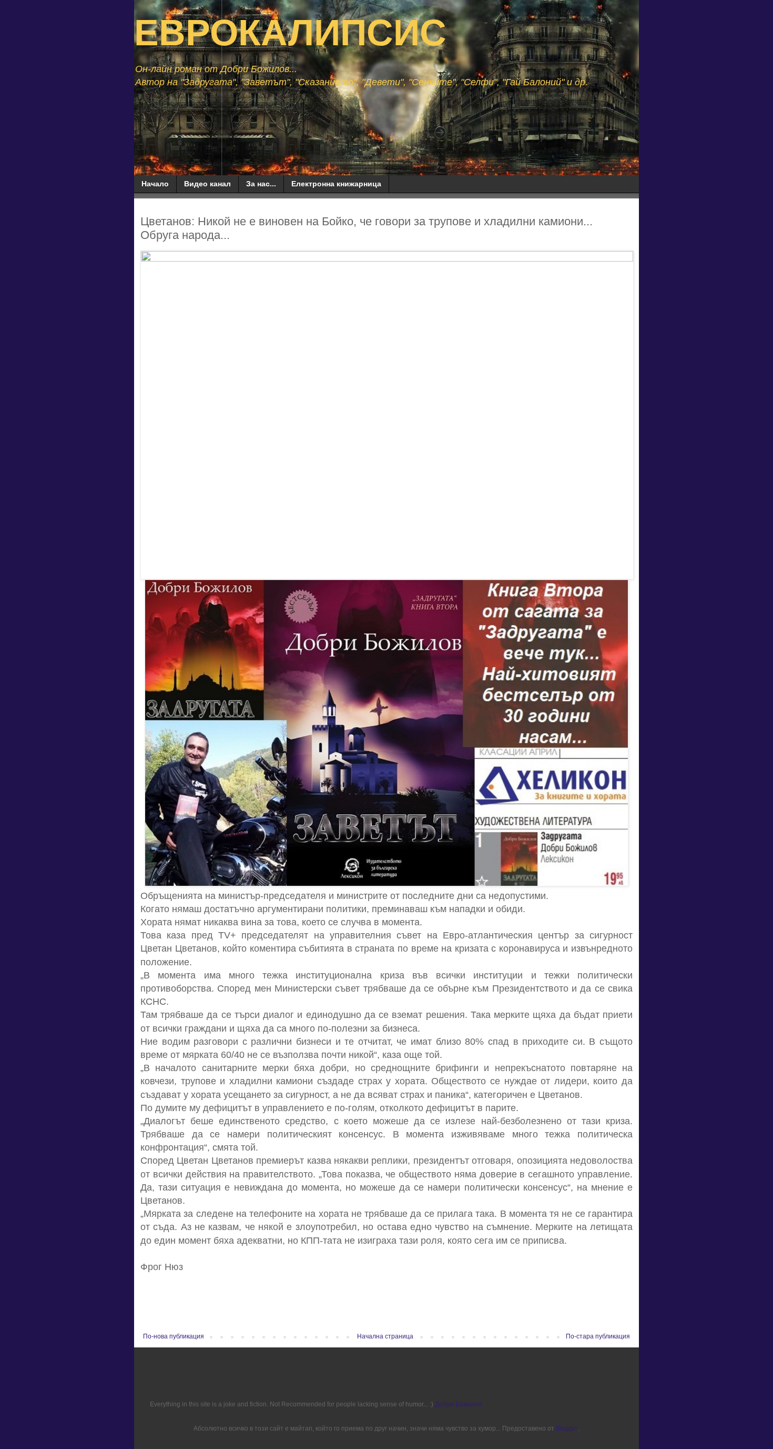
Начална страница (385, 1336)
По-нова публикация (173, 1336)
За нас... (261, 183)
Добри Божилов (458, 1404)
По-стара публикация (598, 1336)
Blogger (567, 1428)
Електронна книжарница (336, 183)
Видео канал (207, 183)
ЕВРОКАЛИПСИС (290, 32)
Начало (155, 183)
